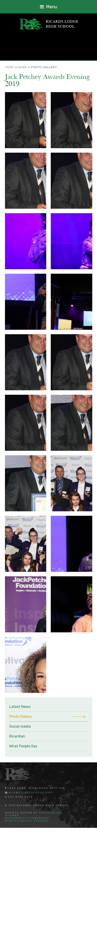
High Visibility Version (26, 821)
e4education (50, 812)
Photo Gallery (44, 67)
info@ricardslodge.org (30, 792)
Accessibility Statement (27, 818)
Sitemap (12, 815)
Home (9, 67)
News (22, 67)
